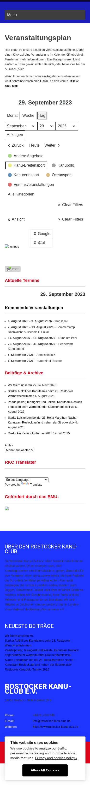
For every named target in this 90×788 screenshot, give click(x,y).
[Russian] (42, 474)
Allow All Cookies (45, 770)
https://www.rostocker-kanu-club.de (55, 727)
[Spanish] (13, 474)
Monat (12, 115)
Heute (34, 145)
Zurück (18, 145)
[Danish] (36, 474)
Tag (42, 115)
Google (41, 235)
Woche (28, 115)
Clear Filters (72, 205)
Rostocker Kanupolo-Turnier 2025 (30, 433)
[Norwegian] (47, 474)
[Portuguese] (30, 474)
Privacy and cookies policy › (56, 758)
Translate (36, 484)
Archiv (9, 445)
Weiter (49, 145)
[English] (7, 474)
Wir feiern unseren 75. (22, 385)
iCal (40, 244)
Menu (12, 15)
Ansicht (17, 220)
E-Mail (44, 81)
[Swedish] (53, 474)
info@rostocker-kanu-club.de (52, 721)
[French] (24, 474)
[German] (19, 474)
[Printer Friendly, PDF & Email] (13, 269)
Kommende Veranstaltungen (34, 307)
